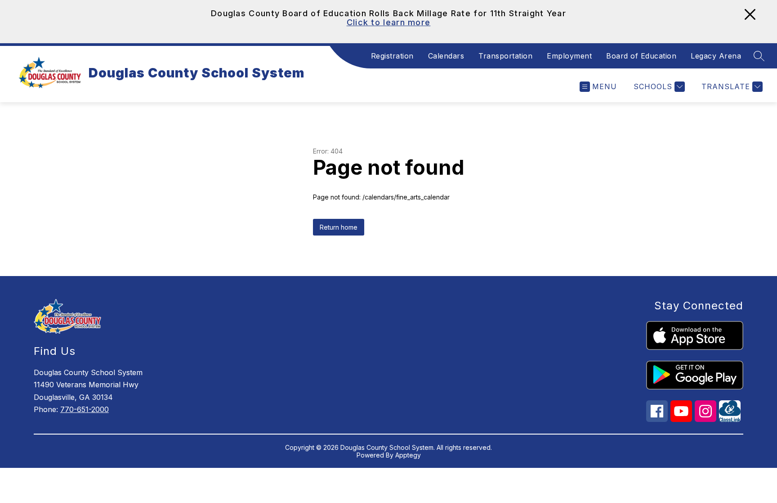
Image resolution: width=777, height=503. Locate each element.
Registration (392, 55)
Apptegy (408, 455)
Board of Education (641, 55)
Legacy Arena (716, 55)
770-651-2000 (84, 409)
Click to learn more (389, 22)
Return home (338, 227)
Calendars (446, 55)
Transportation (505, 55)
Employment (569, 55)
